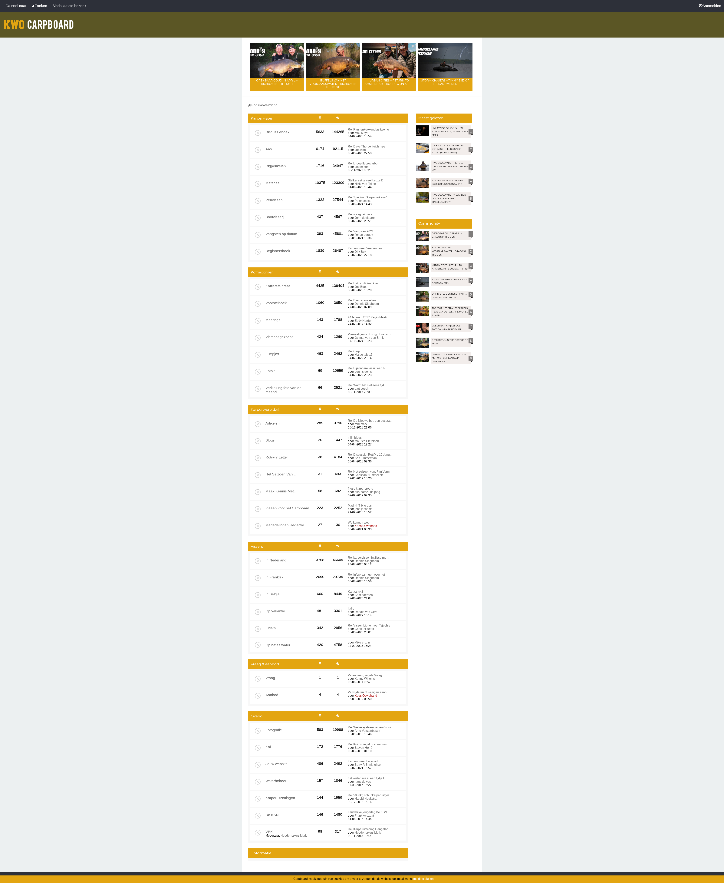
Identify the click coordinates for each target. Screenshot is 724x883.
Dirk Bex (360, 251)
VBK (269, 832)
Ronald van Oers (366, 611)
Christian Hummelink (369, 475)
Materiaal (272, 183)
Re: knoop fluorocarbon (363, 163)
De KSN (272, 815)
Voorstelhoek (276, 303)
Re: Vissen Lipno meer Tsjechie (369, 625)
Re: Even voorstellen (362, 300)
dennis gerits (363, 371)
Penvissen (274, 200)
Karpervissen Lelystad (363, 761)
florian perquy (364, 234)
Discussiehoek (277, 132)
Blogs (270, 440)
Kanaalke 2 (355, 591)
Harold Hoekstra (366, 798)
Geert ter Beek (364, 628)
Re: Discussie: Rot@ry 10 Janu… (370, 454)
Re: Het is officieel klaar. (364, 283)
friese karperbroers (360, 488)
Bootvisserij (274, 217)
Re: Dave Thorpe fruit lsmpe (366, 146)
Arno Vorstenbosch (367, 730)
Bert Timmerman (366, 458)
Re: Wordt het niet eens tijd (366, 385)
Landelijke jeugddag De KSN (367, 812)
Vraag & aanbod (265, 664)
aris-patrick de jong (367, 492)
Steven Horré (363, 747)
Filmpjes (272, 354)
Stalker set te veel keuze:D (365, 180)
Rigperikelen (275, 166)
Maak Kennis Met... (281, 491)
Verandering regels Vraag (365, 675)
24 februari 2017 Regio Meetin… (369, 317)
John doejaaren (365, 217)
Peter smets (362, 200)
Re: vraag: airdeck (360, 214)
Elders (270, 628)
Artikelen (272, 423)
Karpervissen (262, 118)
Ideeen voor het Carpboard (287, 508)
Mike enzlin (362, 642)
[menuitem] (710, 5)
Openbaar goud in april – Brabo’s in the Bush (277, 82)
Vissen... (257, 546)
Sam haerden (364, 595)
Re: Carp (354, 351)
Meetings (272, 320)
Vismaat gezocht (279, 337)
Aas (268, 149)
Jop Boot (361, 149)
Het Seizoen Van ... (281, 474)
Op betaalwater (277, 645)
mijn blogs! (355, 437)
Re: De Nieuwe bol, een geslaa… (370, 420)
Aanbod (271, 695)
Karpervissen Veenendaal (365, 248)
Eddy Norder (363, 320)
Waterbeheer (275, 781)
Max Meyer (362, 132)
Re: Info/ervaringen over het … (368, 574)
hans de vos (363, 781)
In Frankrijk (274, 577)
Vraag (270, 678)
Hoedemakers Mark (294, 835)
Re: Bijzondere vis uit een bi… (368, 368)
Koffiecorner (262, 272)
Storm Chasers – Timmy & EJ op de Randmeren (445, 82)
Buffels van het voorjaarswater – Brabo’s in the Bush (333, 84)
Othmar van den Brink (369, 337)
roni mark (361, 424)
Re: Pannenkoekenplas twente (368, 129)
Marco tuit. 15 (364, 354)
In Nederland (275, 560)
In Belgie (272, 594)
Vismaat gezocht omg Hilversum (369, 334)
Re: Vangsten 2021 (361, 231)
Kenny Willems (365, 678)
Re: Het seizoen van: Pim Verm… (370, 471)
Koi (268, 747)
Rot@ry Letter (276, 457)
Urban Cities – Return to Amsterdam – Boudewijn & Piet (389, 82)
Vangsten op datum (281, 234)
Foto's (270, 371)
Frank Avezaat (364, 815)
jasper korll (362, 166)
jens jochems (363, 509)
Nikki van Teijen (365, 183)
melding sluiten (423, 878)
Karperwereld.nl (265, 409)
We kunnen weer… (361, 522)
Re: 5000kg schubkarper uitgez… (370, 795)
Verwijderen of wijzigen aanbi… (369, 692)
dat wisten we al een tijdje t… (367, 778)
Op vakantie (275, 611)
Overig (257, 716)
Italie (351, 608)
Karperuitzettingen (280, 798)
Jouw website (276, 764)
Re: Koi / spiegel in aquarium (367, 744)
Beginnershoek (277, 251)
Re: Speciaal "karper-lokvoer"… (369, 197)
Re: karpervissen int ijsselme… (368, 557)
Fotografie (273, 730)
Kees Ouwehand (366, 525)
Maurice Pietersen (367, 441)
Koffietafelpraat (277, 286)
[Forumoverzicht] (39, 22)
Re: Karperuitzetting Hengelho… (369, 829)
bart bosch (362, 388)
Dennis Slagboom (367, 303)
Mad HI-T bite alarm (361, 505)
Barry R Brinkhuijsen (368, 764)
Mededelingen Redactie (284, 525)
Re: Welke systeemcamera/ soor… (371, 727)
